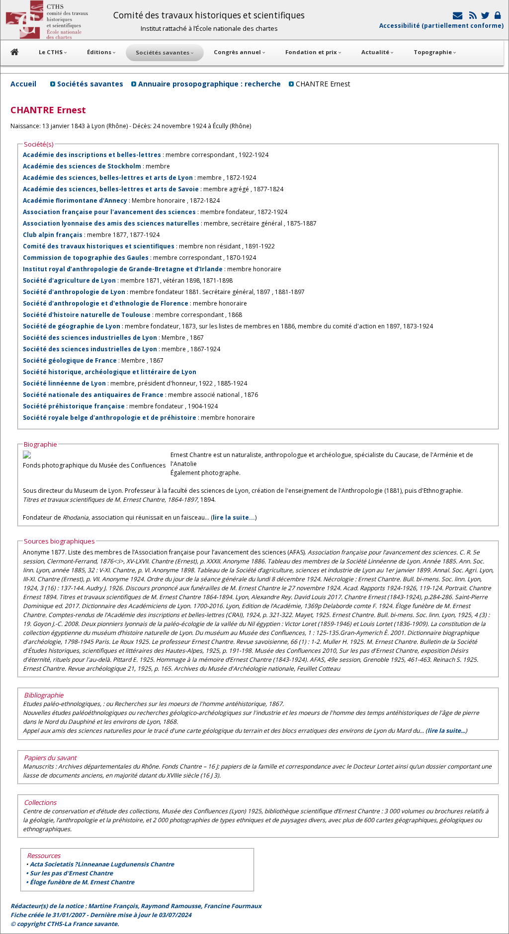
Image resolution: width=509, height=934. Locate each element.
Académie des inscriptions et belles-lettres (92, 155)
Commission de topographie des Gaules (86, 257)
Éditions (100, 52)
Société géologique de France (70, 360)
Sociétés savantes (90, 83)
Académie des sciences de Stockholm (82, 166)
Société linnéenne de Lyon (64, 383)
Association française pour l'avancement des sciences (109, 212)
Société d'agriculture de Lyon (69, 280)
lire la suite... (234, 517)
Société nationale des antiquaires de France (93, 394)
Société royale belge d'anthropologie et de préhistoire (110, 417)
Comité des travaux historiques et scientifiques (98, 246)
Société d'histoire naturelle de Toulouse (87, 315)
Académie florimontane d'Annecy (75, 200)
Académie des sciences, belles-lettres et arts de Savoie (111, 189)
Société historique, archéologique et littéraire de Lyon (109, 372)
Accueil (23, 83)
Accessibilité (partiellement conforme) (441, 25)
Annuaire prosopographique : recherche (209, 83)
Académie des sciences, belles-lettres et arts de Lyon (108, 177)
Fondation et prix (312, 52)
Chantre (102, 864)
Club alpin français (53, 235)
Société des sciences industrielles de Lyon (90, 337)
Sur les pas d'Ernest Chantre (71, 873)
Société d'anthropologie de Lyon (74, 292)
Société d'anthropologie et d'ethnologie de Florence (105, 303)
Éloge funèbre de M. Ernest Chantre (82, 882)
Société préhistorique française (74, 406)
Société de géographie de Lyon (71, 326)
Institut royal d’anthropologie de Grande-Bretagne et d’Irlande (123, 269)
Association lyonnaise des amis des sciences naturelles (111, 223)
